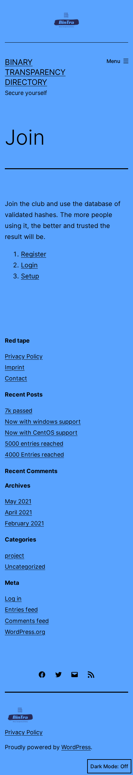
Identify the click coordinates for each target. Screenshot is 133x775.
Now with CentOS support (41, 432)
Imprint (15, 367)
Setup (30, 276)
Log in (13, 598)
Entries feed (21, 609)
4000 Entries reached (34, 454)
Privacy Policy (24, 356)
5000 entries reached (34, 443)
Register (33, 254)
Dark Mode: (104, 766)
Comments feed (27, 620)
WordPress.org (25, 631)
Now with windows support (43, 421)
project (14, 555)
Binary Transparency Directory (35, 72)
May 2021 (18, 501)
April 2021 (18, 512)
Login (29, 265)
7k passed (18, 410)
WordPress (76, 747)
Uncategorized (25, 566)
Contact (16, 378)
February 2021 (24, 523)
